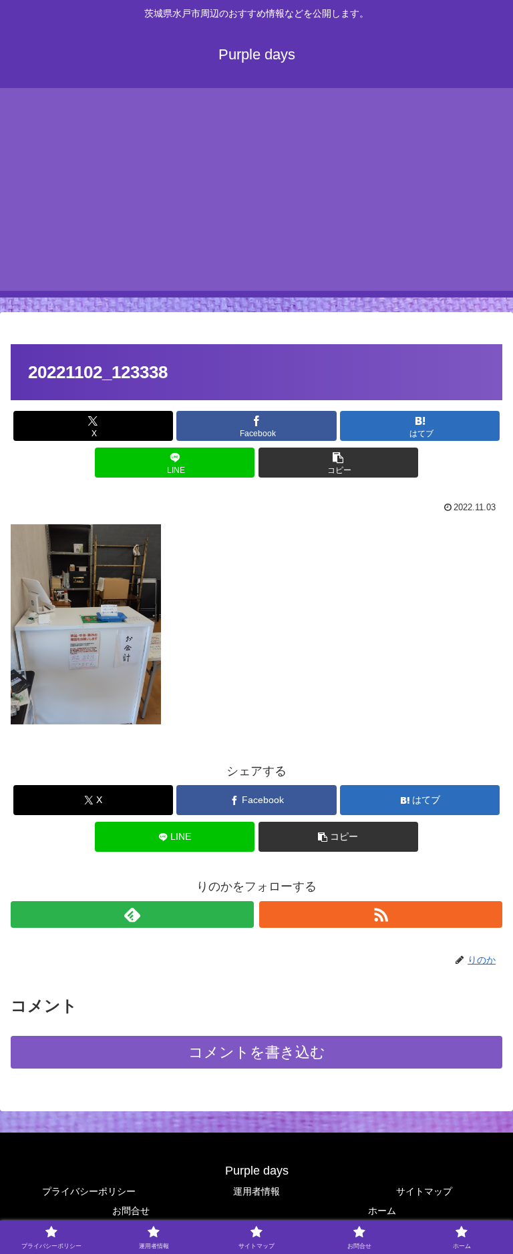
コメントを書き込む (256, 1052)
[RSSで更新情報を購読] (380, 914)
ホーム (382, 1210)
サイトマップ (424, 1191)
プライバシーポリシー (89, 1191)
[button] (338, 463)
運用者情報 (256, 1191)
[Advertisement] (256, 197)
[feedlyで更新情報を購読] (132, 914)
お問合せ (131, 1210)
